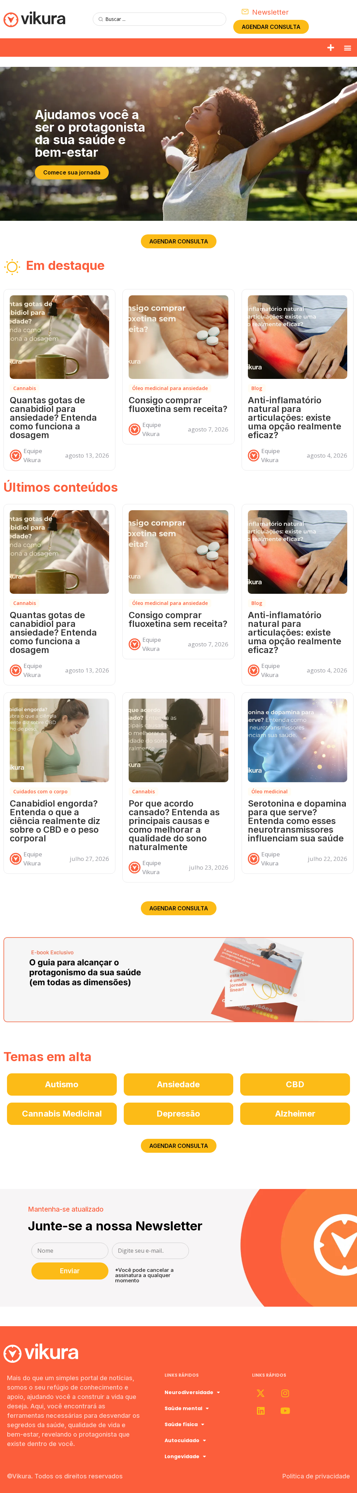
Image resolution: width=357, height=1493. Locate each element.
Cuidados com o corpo (40, 791)
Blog (256, 388)
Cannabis (24, 388)
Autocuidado (182, 1440)
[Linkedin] (260, 1410)
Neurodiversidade (189, 1392)
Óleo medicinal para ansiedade (170, 388)
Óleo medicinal (269, 791)
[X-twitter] (260, 1393)
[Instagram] (285, 1393)
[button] (331, 47)
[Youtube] (285, 1410)
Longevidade (182, 1456)
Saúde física (181, 1424)
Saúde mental (183, 1408)
